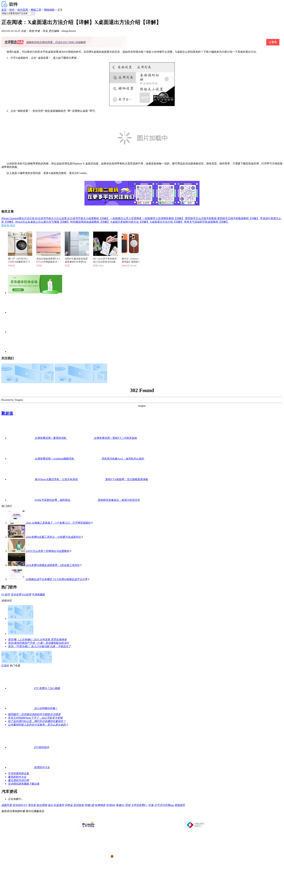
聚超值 (7, 413)
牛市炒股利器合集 (18, 773)
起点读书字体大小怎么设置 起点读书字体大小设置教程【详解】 (72, 218)
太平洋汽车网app (164, 805)
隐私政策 (105, 818)
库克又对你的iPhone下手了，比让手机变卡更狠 (35, 717)
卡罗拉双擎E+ (139, 805)
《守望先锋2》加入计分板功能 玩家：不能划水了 (42, 646)
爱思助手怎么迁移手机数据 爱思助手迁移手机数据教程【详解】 (222, 218)
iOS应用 (26, 594)
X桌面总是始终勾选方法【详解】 (129, 221)
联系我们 (151, 818)
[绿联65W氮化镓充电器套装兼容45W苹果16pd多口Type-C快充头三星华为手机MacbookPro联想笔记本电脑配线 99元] (75, 242)
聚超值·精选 (8, 225)
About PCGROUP (83, 818)
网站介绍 (95, 818)
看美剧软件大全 (17, 776)
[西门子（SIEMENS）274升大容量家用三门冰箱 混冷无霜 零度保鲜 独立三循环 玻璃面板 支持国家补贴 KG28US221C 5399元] (18, 242)
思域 (127, 805)
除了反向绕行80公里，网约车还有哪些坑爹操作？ (37, 721)
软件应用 (22, 9)
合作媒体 (123, 818)
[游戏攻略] (20, 633)
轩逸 (151, 805)
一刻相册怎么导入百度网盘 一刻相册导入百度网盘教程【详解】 (147, 218)
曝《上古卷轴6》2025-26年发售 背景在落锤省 (40, 639)
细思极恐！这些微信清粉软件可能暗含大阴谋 (34, 714)
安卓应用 (16, 594)
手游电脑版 (38, 594)
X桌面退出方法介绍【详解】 (166, 221)
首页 (4, 9)
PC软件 (5, 594)
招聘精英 (170, 818)
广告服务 (114, 818)
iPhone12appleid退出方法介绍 (18, 218)
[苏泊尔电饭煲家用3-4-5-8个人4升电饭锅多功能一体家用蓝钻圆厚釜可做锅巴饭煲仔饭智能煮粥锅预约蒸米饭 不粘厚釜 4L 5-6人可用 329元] (46, 242)
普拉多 (32, 805)
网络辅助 (49, 9)
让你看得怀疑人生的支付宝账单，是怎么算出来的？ (38, 724)
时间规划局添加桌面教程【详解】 (90, 221)
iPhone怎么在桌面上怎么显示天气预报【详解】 (42, 221)
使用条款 (142, 818)
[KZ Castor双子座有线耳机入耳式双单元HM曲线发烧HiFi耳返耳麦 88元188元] (103, 242)
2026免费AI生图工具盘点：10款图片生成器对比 (53, 537)
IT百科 (5, 665)
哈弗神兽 (100, 805)
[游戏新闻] (20, 618)
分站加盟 (161, 818)
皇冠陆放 (78, 805)
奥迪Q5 (120, 805)
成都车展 (6, 805)
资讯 (10, 639)
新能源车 (180, 805)
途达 (50, 805)
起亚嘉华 (59, 805)
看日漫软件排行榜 (18, 780)
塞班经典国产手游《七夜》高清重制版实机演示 (41, 643)
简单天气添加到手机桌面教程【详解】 (206, 221)
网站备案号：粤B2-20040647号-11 (125, 844)
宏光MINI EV (19, 805)
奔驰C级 (89, 805)
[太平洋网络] (88, 827)
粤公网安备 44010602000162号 (128, 857)
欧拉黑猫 (41, 805)
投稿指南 (133, 818)
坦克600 (110, 805)
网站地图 (180, 818)
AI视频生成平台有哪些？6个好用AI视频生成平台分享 (56, 579)
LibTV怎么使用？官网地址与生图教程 (47, 551)
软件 (12, 9)
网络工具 (36, 9)
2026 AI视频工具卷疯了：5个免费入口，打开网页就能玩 (58, 522)
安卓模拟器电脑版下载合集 (23, 783)
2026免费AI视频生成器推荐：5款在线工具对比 (53, 565)
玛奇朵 (69, 805)
